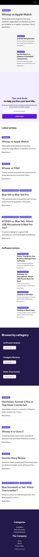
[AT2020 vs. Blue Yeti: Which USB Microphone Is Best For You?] (19, 213)
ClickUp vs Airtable (25, 294)
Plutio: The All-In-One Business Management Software (26, 258)
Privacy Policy (19, 546)
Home (19, 541)
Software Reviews (23, 253)
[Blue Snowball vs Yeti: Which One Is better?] (19, 478)
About (19, 543)
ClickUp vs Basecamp (26, 310)
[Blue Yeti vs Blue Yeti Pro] (19, 187)
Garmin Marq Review (25, 38)
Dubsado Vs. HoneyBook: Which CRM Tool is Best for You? (25, 277)
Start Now (19, 116)
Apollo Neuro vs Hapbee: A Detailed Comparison (25, 56)
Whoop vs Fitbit (11, 168)
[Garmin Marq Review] (19, 450)
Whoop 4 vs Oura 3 (12, 431)
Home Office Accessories (10, 190)
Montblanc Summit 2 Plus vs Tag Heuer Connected (17, 403)
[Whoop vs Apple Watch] (19, 6)
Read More (7, 27)
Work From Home (25, 190)
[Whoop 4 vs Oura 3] (19, 423)
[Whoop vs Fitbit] (19, 160)
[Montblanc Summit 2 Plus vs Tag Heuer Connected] (19, 392)
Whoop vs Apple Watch (17, 14)
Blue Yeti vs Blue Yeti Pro (15, 194)
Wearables (6, 10)
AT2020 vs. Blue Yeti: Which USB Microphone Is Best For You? (17, 224)
